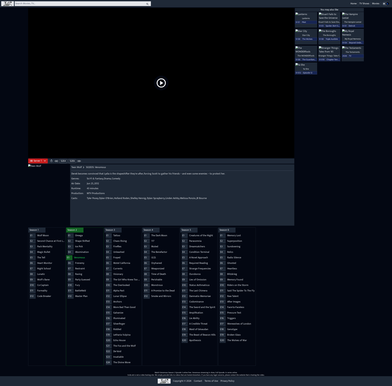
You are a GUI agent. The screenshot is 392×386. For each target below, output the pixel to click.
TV (350, 56)
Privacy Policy (227, 381)
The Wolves (307, 39)
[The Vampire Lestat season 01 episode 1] (353, 16)
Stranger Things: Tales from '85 (332, 55)
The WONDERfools (306, 55)
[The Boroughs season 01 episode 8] (329, 31)
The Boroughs (329, 35)
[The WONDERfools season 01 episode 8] (306, 50)
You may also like (329, 10)
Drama (107, 179)
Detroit (352, 26)
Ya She (306, 69)
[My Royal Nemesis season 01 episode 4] (353, 33)
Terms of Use (211, 381)
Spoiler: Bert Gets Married (337, 26)
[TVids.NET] (7, 3)
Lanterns (306, 18)
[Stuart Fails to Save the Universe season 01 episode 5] (329, 16)
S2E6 (72, 161)
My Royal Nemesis (353, 39)
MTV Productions (96, 193)
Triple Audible (332, 39)
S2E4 (63, 161)
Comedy (116, 179)
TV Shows (364, 4)
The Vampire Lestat (352, 22)
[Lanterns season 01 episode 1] (306, 14)
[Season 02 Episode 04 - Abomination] (56, 161)
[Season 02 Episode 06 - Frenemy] (79, 161)
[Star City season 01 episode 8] (306, 31)
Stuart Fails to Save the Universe (332, 22)
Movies (375, 4)
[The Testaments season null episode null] (353, 48)
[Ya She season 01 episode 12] (306, 65)
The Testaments (353, 52)
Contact (198, 381)
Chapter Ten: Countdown (338, 59)
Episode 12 (307, 73)
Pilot (304, 22)
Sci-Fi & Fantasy (95, 179)
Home (354, 4)
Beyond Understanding (359, 42)
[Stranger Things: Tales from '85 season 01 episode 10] (329, 50)
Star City (306, 35)
